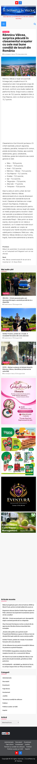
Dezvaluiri (6, 32)
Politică (5, 703)
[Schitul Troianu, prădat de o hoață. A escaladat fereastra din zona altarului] (18, 319)
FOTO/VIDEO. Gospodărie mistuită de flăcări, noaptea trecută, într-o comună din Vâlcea (17, 652)
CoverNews (29, 759)
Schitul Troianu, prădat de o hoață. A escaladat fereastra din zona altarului (18, 641)
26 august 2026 (18, 304)
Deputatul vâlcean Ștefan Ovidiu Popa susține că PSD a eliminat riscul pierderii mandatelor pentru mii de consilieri (18, 613)
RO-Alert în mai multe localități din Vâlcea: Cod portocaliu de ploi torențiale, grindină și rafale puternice (18, 659)
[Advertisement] (18, 122)
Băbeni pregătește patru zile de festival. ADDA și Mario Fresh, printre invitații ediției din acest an (18, 606)
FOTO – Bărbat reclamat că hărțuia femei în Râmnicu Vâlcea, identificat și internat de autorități (17, 369)
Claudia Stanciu (8, 304)
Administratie (7, 678)
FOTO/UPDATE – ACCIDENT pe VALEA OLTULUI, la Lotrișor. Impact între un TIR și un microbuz (18, 665)
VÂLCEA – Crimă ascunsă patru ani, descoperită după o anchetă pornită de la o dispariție (17, 300)
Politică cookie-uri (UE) (10, 707)
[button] (3, 23)
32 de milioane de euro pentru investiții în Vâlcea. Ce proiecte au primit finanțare (18, 646)
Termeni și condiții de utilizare (12, 699)
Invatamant (6, 692)
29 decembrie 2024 (22, 54)
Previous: (18, 250)
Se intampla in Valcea (9, 54)
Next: (17, 259)
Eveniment (6, 685)
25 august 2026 (21, 373)
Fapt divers (6, 689)
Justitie (5, 696)
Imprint (5, 710)
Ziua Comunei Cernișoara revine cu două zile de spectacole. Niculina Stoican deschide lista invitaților (18, 626)
